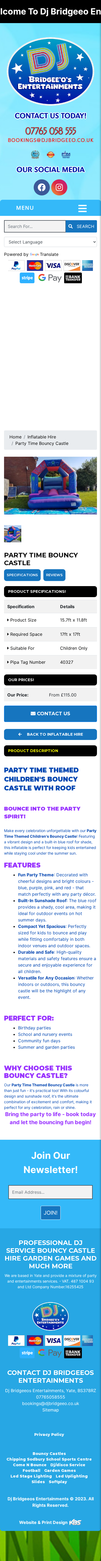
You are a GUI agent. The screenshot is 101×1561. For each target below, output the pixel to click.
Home (15, 437)
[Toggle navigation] (82, 208)
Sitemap (50, 1410)
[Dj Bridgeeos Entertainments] (50, 71)
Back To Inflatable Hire (54, 734)
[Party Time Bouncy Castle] (50, 485)
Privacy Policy (49, 1434)
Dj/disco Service (67, 1464)
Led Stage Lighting (31, 1476)
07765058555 (50, 1397)
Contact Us (53, 714)
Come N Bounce (30, 1464)
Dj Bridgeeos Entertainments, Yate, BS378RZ (50, 1390)
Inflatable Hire (41, 437)
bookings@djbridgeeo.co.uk (50, 1403)
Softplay (58, 1481)
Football (31, 1470)
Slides (38, 1481)
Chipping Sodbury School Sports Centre (49, 1459)
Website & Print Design (44, 1522)
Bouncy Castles (49, 1453)
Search (84, 226)
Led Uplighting (72, 1476)
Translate (49, 254)
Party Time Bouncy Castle (41, 443)
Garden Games (60, 1470)
